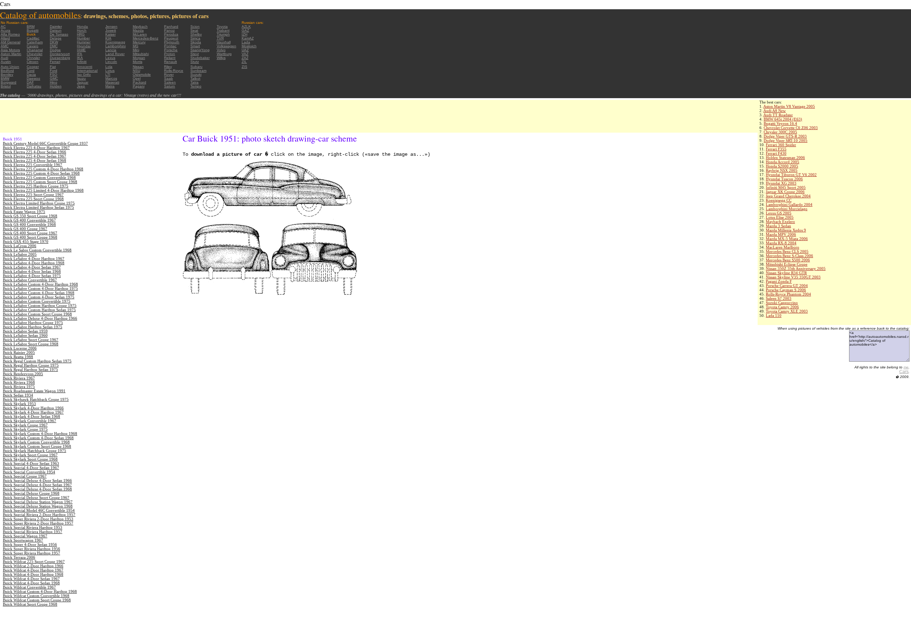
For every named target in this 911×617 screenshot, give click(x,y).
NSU (136, 71)
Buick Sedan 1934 (18, 395)
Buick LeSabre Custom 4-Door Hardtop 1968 (40, 284)
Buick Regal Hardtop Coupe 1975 (31, 365)
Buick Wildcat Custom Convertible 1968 (36, 596)
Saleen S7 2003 (778, 298)
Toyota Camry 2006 (782, 307)
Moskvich (249, 46)
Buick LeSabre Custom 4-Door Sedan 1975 (38, 297)
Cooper (33, 67)
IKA (80, 58)
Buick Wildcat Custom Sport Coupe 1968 (37, 600)
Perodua (171, 34)
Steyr (194, 54)
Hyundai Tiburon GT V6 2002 (791, 174)
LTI (107, 74)
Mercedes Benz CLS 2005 (787, 251)
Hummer (83, 42)
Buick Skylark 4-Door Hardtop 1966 (33, 408)
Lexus (110, 58)
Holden (56, 86)
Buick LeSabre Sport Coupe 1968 (30, 344)
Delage (56, 38)
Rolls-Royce (173, 71)
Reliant (169, 58)
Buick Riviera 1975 (19, 386)
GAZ (245, 30)
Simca (195, 38)
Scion (195, 26)
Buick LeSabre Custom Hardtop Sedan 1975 (39, 310)
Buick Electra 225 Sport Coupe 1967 (33, 194)
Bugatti (32, 30)
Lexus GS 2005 (778, 213)
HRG (81, 34)
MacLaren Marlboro (782, 247)
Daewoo (33, 78)
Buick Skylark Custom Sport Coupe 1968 (37, 446)
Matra (110, 86)
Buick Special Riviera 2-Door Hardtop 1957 (39, 514)
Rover (169, 74)
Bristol (6, 86)
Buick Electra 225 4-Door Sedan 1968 (34, 160)
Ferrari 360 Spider (781, 145)
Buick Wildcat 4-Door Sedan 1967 (31, 578)
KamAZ (248, 38)
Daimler (56, 26)
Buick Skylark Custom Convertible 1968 (36, 442)
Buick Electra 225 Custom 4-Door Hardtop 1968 (43, 169)
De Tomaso (59, 34)
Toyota (222, 26)
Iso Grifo (84, 74)
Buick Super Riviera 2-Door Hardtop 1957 (38, 523)
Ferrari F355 (776, 149)
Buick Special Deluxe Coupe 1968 (31, 493)
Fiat (53, 67)
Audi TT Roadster (778, 115)
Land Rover (115, 54)
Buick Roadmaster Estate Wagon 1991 (34, 391)
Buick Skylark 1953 (19, 403)
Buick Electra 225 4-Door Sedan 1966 (34, 152)
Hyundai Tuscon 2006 (784, 179)
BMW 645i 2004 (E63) (783, 119)
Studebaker (200, 58)
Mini (136, 50)
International (87, 71)
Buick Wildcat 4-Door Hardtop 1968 (33, 574)
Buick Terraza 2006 (19, 557)
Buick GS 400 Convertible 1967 (29, 220)
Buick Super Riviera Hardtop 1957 (31, 553)
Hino (53, 82)
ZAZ (245, 58)
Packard (139, 82)
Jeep (81, 86)
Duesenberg (60, 58)
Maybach (140, 26)
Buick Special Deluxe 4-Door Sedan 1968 (37, 489)
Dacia (31, 74)
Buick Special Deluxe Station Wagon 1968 (38, 506)
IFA (79, 54)
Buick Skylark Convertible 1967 (29, 421)
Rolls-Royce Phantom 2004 (788, 294)
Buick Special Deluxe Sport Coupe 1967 (36, 497)
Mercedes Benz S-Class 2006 (789, 256)
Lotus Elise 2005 (780, 217)
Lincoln (111, 62)
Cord (31, 71)
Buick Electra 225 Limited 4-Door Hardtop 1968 (43, 190)
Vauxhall (224, 42)
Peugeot (171, 38)
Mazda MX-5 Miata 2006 (787, 238)
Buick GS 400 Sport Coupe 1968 (30, 237)
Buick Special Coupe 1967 (25, 476)
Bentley (7, 74)
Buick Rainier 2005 (19, 352)
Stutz (194, 62)
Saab (168, 78)
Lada (246, 42)
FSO (53, 74)
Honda (82, 26)
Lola (108, 67)
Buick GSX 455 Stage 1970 (25, 241)
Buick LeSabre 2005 (20, 254)
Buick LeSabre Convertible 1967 (30, 280)
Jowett (110, 30)
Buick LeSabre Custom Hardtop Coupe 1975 (40, 305)
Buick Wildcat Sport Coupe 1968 (30, 604)
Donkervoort (60, 54)
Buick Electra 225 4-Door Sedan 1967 (34, 156)
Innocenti (84, 67)
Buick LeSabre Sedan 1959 (25, 331)
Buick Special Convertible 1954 (29, 472)
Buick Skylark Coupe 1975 (25, 429)
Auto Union (10, 67)
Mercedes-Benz (145, 38)
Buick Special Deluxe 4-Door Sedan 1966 (37, 480)
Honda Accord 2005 (782, 162)
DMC (54, 46)
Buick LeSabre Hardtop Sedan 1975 (32, 327)
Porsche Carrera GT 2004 (787, 285)
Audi (4, 58)
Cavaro (32, 46)
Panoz (169, 30)
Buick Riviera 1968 (19, 382)
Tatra (194, 82)
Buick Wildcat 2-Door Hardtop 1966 (33, 566)
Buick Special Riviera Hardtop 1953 (32, 527)
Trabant (223, 30)
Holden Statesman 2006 (785, 157)
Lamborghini (115, 46)
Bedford (7, 71)
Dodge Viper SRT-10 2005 (785, 140)
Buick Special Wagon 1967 (25, 536)
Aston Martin (11, 54)
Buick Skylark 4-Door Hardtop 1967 (33, 412)
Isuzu (81, 78)
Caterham (35, 42)
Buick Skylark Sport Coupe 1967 (30, 455)
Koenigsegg (115, 42)
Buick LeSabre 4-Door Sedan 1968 (32, 271)
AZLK (246, 26)
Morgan (139, 58)
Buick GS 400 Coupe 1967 (25, 229)
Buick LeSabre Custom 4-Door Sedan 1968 (38, 293)
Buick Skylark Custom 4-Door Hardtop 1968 (40, 433)
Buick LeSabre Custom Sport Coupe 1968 (37, 314)
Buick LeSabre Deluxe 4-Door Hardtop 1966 (40, 318)
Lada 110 (773, 315)
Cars (904, 371)
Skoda (195, 42)
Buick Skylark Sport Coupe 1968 (30, 459)
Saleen (170, 82)
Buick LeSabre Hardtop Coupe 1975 (33, 322)
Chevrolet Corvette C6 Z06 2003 (791, 128)
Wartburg (224, 54)
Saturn (169, 86)
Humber (83, 38)
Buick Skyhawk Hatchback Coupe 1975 (36, 399)
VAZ (245, 54)
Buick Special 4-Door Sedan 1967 (31, 468)
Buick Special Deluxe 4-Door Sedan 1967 (37, 485)
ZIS (244, 67)
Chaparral (35, 50)
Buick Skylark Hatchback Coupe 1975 (34, 450)
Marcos (111, 78)
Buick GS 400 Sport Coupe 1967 (30, 233)
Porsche (171, 50)
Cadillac (33, 38)
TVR (220, 38)
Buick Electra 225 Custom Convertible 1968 (39, 177)
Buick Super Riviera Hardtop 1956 (31, 549)
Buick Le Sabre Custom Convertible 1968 (37, 250)
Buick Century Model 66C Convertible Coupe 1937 (45, 143)
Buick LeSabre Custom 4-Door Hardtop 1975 (40, 288)
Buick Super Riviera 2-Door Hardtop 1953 (38, 519)
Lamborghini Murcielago (786, 209)
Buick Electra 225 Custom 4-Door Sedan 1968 (41, 173)
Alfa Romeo (10, 34)
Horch (81, 30)
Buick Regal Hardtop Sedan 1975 (30, 369)
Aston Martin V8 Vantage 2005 (789, 106)
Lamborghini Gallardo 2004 (789, 204)
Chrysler (33, 58)
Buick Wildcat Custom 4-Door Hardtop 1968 (40, 591)
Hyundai (83, 46)
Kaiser (110, 34)
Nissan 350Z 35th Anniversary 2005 (796, 268)
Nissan (138, 67)
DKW (54, 42)
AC (3, 26)
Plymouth (171, 42)
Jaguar (82, 82)
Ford (53, 71)
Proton (169, 54)
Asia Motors (10, 50)
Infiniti (81, 62)
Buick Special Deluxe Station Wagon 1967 (38, 502)
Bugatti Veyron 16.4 (780, 123)
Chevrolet (34, 54)
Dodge (55, 50)
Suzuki (195, 74)
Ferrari (55, 62)
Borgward (8, 82)
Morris (137, 62)
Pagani (138, 86)
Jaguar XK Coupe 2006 (785, 192)
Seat (194, 30)
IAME (81, 50)
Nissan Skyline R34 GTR (786, 273)
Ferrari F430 (776, 153)
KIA (108, 38)
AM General (10, 42)
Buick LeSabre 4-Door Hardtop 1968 (33, 263)
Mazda (138, 30)
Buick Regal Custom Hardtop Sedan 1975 (37, 361)
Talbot (195, 78)
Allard (5, 38)
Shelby (196, 34)
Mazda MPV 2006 (781, 234)
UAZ (245, 50)
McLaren (140, 34)
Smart (195, 46)
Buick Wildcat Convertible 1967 (29, 587)
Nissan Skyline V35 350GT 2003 (793, 277)
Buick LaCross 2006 (19, 246)
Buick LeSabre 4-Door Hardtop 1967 (33, 258)
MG (135, 46)
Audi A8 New (774, 110)
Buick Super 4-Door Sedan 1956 (30, 544)
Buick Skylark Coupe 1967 (25, 425)
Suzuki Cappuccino (782, 302)
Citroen (32, 62)
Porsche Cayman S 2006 (786, 290)
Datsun (56, 30)
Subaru (196, 67)
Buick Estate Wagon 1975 (24, 211)
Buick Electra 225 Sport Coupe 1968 (33, 199)
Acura (5, 30)
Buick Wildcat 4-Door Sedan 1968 (31, 583)
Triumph (223, 34)
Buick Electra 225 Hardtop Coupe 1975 (35, 186)
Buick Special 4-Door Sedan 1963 (31, 463)
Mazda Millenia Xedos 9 (786, 230)
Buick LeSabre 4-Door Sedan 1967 (32, 267)
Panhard (171, 26)
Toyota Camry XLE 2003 (787, 311)
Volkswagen (226, 46)
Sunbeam (198, 71)
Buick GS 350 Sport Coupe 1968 (30, 216)
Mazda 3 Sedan (778, 226)
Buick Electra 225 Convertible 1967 (32, 165)
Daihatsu (34, 86)
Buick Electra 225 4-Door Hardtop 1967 (36, 147)
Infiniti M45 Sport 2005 (786, 187)
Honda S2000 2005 (782, 166)
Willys (221, 58)
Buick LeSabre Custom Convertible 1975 (36, 301)
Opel (137, 78)
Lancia (110, 50)
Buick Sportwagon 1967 (23, 540)
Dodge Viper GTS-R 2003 (785, 136)
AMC (5, 46)
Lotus (110, 71)
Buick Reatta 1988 (18, 357)
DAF (30, 82)
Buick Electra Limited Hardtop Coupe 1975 (39, 203)
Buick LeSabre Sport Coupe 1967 (30, 339)
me (906, 367)
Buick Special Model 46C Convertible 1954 (39, 510)
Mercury (139, 42)
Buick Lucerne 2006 (20, 348)
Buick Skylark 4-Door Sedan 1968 (31, 416)
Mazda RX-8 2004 (781, 243)
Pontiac (170, 46)
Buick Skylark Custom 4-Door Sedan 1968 (38, 438)
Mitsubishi (141, 54)
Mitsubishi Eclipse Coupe (786, 264)
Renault (170, 62)
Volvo (221, 50)
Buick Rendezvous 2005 (23, 374)
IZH (244, 34)
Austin (6, 62)
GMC (54, 78)
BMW (5, 78)
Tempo (195, 86)
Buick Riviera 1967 (19, 378)
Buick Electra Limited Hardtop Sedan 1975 (38, 207)
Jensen (111, 26)
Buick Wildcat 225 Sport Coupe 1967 (34, 561)
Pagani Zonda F (779, 281)
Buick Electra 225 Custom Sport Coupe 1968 (40, 182)
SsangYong (200, 50)
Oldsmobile (142, 74)
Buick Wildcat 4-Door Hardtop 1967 (33, 570)
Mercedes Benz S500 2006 (788, 260)
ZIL (244, 62)
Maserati (112, 82)
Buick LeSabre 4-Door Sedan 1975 (32, 275)
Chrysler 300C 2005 (780, 132)
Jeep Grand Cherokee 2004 (788, 196)
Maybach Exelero (780, 221)
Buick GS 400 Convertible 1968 (29, 224)
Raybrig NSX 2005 (781, 170)
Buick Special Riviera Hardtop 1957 (32, 532)
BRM (31, 26)
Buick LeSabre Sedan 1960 (25, 335)
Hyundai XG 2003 (781, 183)
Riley (168, 67)
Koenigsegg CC (778, 200)
